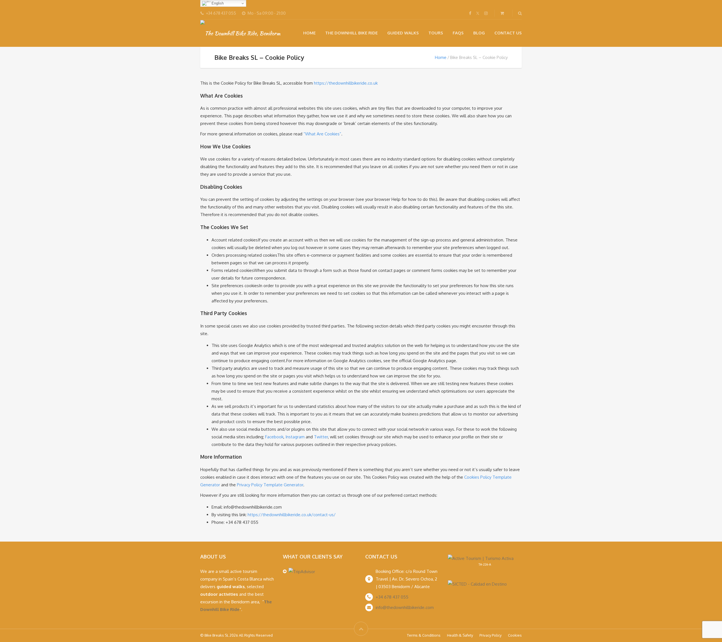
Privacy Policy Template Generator (270, 484)
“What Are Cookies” (322, 134)
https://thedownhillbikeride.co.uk (346, 83)
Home (309, 33)
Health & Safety (460, 635)
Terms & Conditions (424, 635)
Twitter (321, 436)
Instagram (295, 436)
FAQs (458, 33)
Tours (435, 33)
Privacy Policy (490, 635)
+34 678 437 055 (392, 597)
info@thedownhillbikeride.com (405, 607)
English (217, 3)
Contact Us (508, 33)
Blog (479, 33)
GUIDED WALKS (403, 33)
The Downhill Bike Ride (351, 33)
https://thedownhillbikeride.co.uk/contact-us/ (292, 514)
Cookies (515, 635)
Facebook (274, 436)
